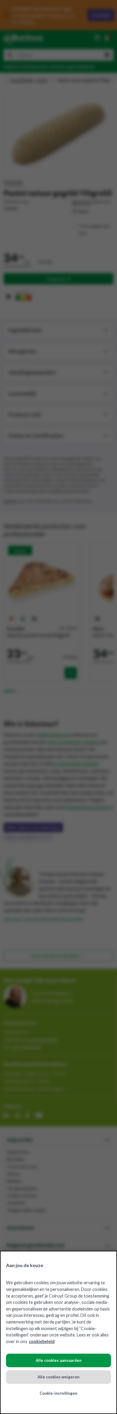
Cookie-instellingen (58, 1393)
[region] (58, 1332)
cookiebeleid (42, 1341)
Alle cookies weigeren (59, 1376)
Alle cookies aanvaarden (59, 1360)
